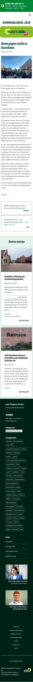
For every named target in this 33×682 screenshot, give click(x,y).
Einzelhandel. (9, 316)
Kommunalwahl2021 (12, 483)
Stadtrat (22, 518)
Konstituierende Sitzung (13, 487)
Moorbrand (16, 499)
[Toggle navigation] (30, 14)
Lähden (19, 491)
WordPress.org (11, 556)
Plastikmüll (9, 510)
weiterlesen (24, 320)
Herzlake (23, 468)
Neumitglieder (10, 506)
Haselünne (4, 195)
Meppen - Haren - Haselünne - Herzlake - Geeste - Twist (16, 7)
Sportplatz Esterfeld (11, 518)
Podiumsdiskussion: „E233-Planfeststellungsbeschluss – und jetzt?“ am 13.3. (16, 223)
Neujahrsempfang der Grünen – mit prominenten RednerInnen (16, 208)
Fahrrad (24, 449)
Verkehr (16, 522)
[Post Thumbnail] (16, 260)
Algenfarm (9, 441)
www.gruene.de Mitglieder (15, 407)
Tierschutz (9, 522)
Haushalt (16, 468)
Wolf (21, 529)
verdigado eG (15, 674)
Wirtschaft (15, 529)
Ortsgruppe (19, 506)
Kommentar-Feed (12, 551)
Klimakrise (9, 476)
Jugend (8, 472)
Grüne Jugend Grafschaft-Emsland (15, 460)
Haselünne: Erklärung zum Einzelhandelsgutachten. (14, 277)
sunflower (15, 672)
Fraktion (8, 456)
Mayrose (21, 495)
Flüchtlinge (16, 453)
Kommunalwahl (19, 479)
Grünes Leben (10, 464)
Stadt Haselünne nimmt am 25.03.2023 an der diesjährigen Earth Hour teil (16, 358)
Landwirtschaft (10, 491)
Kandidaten (15, 472)
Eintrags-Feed (10, 546)
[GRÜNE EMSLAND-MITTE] (2, 6)
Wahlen (8, 529)
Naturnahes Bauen (11, 502)
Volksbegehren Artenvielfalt (14, 525)
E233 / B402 (9, 445)
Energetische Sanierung (13, 449)
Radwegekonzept (11, 514)
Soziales (20, 514)
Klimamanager (18, 476)
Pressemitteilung (19, 510)
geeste (15, 456)
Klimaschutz (9, 479)
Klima (22, 472)
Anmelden (9, 542)
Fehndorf (8, 453)
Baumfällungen (18, 441)
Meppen (8, 499)
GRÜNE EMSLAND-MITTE (14, 4)
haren (17, 464)
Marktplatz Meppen (11, 495)
